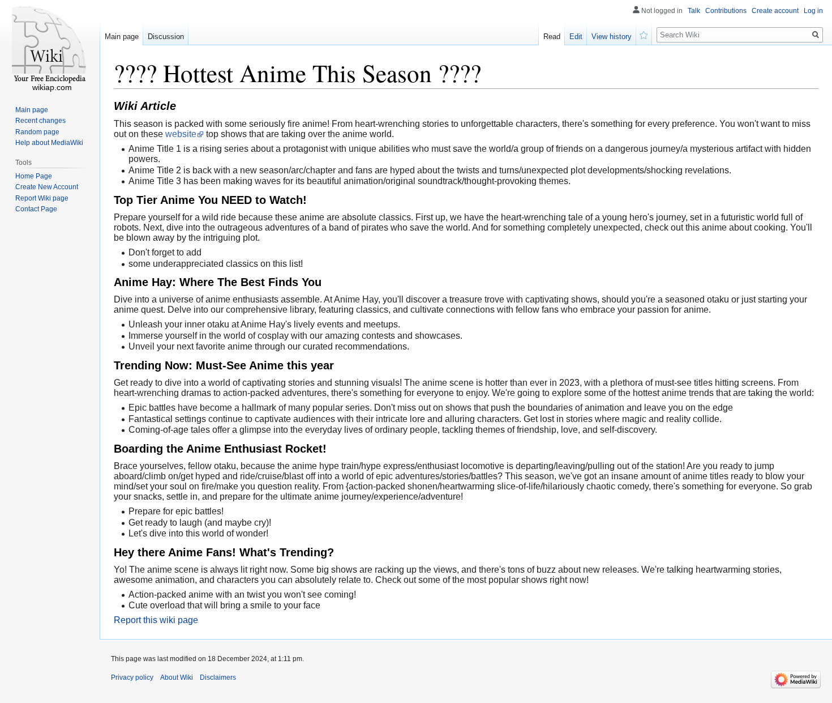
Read (551, 36)
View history (611, 36)
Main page (122, 36)
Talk (694, 11)
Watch (644, 34)
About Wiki (176, 677)
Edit (575, 36)
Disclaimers (218, 677)
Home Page (33, 176)
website (180, 134)
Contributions (726, 11)
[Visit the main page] (50, 45)
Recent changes (40, 121)
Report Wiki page (41, 198)
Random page (37, 132)
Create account (775, 11)
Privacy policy (132, 677)
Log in (813, 11)
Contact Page (36, 209)
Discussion (166, 36)
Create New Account (46, 187)
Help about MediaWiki (49, 143)
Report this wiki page (156, 620)
